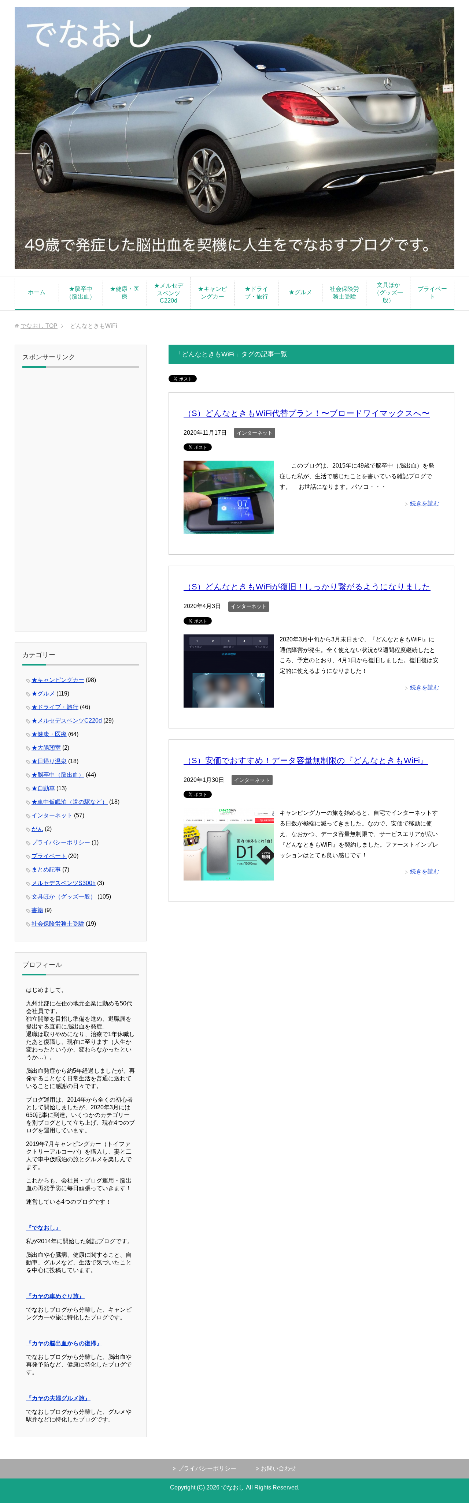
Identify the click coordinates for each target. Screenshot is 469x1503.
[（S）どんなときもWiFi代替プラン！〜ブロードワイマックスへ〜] (229, 528)
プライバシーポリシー (61, 842)
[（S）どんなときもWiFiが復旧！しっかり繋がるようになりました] (229, 702)
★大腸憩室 (46, 748)
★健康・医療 (124, 293)
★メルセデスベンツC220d (168, 293)
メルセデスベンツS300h (64, 883)
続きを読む (424, 503)
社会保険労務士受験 (344, 293)
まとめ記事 (46, 869)
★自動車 (43, 788)
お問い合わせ (278, 1468)
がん (37, 829)
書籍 (37, 910)
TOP (39, 326)
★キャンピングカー (212, 293)
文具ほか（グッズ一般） (388, 292)
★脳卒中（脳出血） (80, 293)
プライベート (432, 293)
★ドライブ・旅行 (256, 293)
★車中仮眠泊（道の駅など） (70, 802)
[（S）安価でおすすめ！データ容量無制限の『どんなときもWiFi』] (229, 876)
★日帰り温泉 (49, 761)
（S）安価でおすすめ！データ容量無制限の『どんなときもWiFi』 (306, 760)
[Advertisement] (80, 501)
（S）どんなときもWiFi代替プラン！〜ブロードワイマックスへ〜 (307, 413)
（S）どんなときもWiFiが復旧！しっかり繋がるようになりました (307, 586)
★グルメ (300, 292)
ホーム (36, 292)
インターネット (255, 433)
